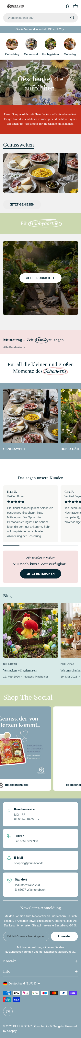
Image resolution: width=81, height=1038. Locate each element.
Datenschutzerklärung (58, 951)
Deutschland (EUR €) (22, 983)
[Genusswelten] (40, 173)
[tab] (18, 144)
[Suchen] (72, 17)
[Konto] (67, 6)
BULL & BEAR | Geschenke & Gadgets (38, 1026)
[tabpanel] (40, 202)
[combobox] (40, 17)
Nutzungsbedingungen (19, 951)
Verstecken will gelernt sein (20, 670)
